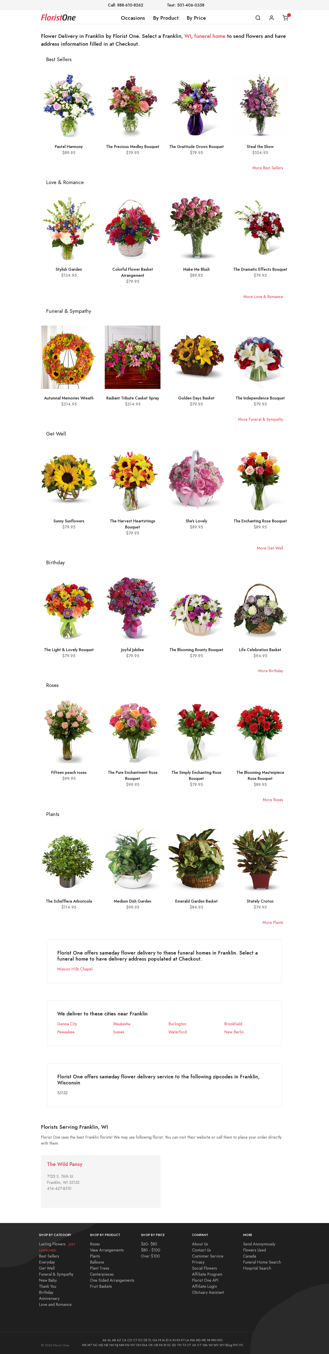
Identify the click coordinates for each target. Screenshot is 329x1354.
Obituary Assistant (208, 1292)
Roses (95, 1244)
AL (109, 1340)
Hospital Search (257, 1268)
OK (150, 1345)
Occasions (133, 17)
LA (187, 1340)
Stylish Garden (69, 269)
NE (106, 1345)
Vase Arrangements (107, 1250)
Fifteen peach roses (69, 772)
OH (138, 1345)
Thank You (47, 1286)
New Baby (48, 1280)
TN (179, 1345)
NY (133, 1345)
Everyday (47, 1262)
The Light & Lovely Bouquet (69, 649)
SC (169, 1345)
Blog (229, 1345)
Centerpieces (102, 1274)
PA (161, 1345)
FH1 (235, 1345)
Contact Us (201, 1250)
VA (194, 1345)
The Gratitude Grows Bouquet (196, 146)
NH (111, 1345)
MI (208, 1340)
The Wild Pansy (64, 1164)
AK (105, 1340)
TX (184, 1345)
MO (220, 1340)
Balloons (97, 1262)
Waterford (178, 1032)
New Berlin (234, 1032)
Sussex (118, 1032)
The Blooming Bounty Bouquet (196, 649)
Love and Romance (55, 1304)
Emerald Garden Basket (196, 901)
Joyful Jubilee (132, 649)
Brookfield (233, 1024)
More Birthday (270, 671)
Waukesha (121, 1024)
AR (114, 1340)
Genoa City (67, 1024)
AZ (119, 1340)
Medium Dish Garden (132, 901)
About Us (200, 1244)
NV (127, 1345)
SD (174, 1345)
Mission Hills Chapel (74, 969)
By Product (166, 17)
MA (192, 1340)
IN (174, 1340)
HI (159, 1340)
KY (183, 1340)
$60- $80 (149, 1244)
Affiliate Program (207, 1274)
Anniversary (49, 1298)
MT (90, 1345)
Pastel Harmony (69, 146)
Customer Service (207, 1256)
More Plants (273, 922)
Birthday (46, 1292)
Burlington (177, 1024)
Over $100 (150, 1256)
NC (95, 1345)
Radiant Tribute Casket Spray (132, 398)
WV (216, 1345)
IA (163, 1340)
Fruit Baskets (101, 1286)
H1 (241, 1345)
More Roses (273, 800)
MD (198, 1340)
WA (205, 1345)
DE (146, 1340)
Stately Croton (260, 901)
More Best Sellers (267, 168)
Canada (249, 1256)
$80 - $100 (150, 1250)
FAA (144, 1345)
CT (135, 1340)
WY (222, 1345)
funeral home (209, 36)
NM (121, 1345)
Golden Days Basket (196, 398)
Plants (95, 1256)
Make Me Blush (196, 269)
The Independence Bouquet (260, 398)
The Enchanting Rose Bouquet (260, 521)
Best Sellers (49, 1256)
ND (101, 1345)
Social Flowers (204, 1268)
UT (189, 1345)
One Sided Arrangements (112, 1280)
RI (165, 1345)
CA (124, 1340)
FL (150, 1340)
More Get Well (270, 548)
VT (199, 1345)
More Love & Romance (263, 296)
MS (84, 1345)
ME (204, 1340)
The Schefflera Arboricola (69, 901)
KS (178, 1340)
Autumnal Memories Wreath (69, 398)
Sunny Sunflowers (68, 521)
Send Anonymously (259, 1244)
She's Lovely (196, 521)
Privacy (198, 1262)
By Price (196, 17)
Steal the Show (260, 146)
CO (129, 1340)
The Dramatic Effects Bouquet (260, 269)
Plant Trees (99, 1268)
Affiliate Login (204, 1286)
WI (187, 36)
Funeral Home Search (262, 1262)
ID (167, 1340)
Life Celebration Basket (260, 649)
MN (213, 1340)
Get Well (47, 1268)
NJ (116, 1345)
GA (154, 1340)
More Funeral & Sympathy (260, 419)
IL (171, 1340)
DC (140, 1340)
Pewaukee (66, 1032)
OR (156, 1345)
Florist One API (205, 1280)
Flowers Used (254, 1250)
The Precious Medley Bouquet (132, 146)
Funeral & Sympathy (56, 1274)
